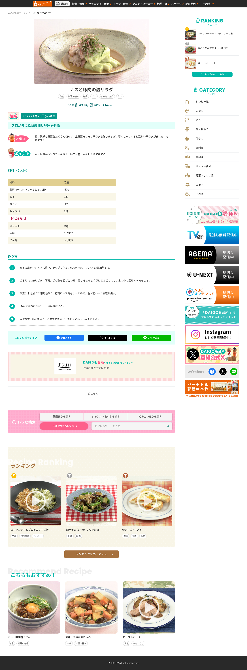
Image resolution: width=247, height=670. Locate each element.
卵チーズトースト (207, 63)
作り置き (25, 536)
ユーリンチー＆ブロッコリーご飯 (215, 33)
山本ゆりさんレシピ (63, 426)
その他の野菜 (106, 96)
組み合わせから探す (150, 416)
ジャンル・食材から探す (106, 416)
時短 (143, 536)
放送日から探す (62, 416)
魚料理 (199, 157)
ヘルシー (37, 536)
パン (198, 120)
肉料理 (199, 148)
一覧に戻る (91, 394)
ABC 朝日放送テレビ (42, 4)
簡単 (78, 536)
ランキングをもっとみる (91, 554)
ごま (94, 96)
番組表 (65, 3)
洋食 (126, 536)
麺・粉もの (202, 129)
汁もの (199, 138)
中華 (14, 536)
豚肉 (85, 96)
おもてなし (138, 643)
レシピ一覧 (202, 101)
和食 (61, 96)
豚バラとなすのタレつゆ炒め (213, 48)
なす (120, 96)
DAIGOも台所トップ (18, 12)
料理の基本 (73, 96)
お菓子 (199, 185)
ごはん (199, 111)
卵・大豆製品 (203, 166)
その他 (199, 194)
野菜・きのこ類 (205, 175)
